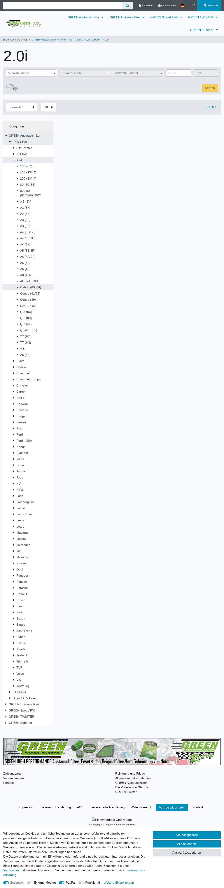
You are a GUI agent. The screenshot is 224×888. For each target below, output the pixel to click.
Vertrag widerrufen (172, 807)
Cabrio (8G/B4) (93, 39)
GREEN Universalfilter (125, 17)
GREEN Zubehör (202, 30)
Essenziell (17, 882)
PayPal (70, 882)
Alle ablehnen (186, 844)
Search (210, 88)
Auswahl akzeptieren (186, 852)
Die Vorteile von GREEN (132, 787)
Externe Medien (45, 882)
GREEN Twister (126, 792)
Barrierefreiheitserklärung (107, 807)
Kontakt (8, 782)
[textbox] (31, 73)
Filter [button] (212, 107)
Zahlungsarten (13, 773)
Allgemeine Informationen (133, 778)
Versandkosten (13, 778)
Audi (78, 39)
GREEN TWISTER (201, 17)
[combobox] (31, 73)
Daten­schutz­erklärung (55, 807)
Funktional (92, 882)
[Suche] (127, 5)
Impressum (26, 807)
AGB (80, 807)
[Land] (182, 5)
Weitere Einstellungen (119, 882)
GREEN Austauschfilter (84, 17)
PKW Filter (66, 39)
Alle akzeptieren (187, 835)
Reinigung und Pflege (130, 773)
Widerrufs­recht (141, 807)
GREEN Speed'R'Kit (164, 17)
